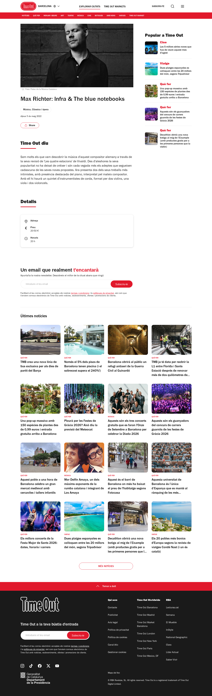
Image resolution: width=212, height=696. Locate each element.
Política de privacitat (118, 630)
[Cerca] (172, 6)
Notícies (25, 16)
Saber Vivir (171, 660)
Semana (170, 615)
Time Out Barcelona (147, 608)
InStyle (169, 630)
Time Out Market (136, 16)
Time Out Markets (115, 7)
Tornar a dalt (109, 586)
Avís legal (113, 622)
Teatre (71, 16)
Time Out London (146, 634)
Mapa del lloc (114, 673)
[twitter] (48, 666)
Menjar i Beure (50, 16)
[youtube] (57, 666)
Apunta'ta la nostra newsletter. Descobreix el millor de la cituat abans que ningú (62, 276)
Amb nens (111, 16)
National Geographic (176, 637)
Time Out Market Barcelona (145, 624)
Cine (89, 16)
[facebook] (40, 666)
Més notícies (106, 566)
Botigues (99, 16)
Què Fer (36, 16)
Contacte (112, 608)
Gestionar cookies (117, 652)
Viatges (122, 16)
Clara (168, 645)
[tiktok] (31, 666)
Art (62, 16)
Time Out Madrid (146, 615)
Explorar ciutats (89, 7)
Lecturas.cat (172, 608)
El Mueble (171, 622)
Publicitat (113, 615)
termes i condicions (80, 293)
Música (80, 16)
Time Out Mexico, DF (147, 656)
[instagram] (22, 666)
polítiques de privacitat (103, 293)
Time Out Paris (144, 649)
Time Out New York (147, 641)
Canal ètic (113, 645)
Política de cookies (117, 637)
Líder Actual (172, 652)
